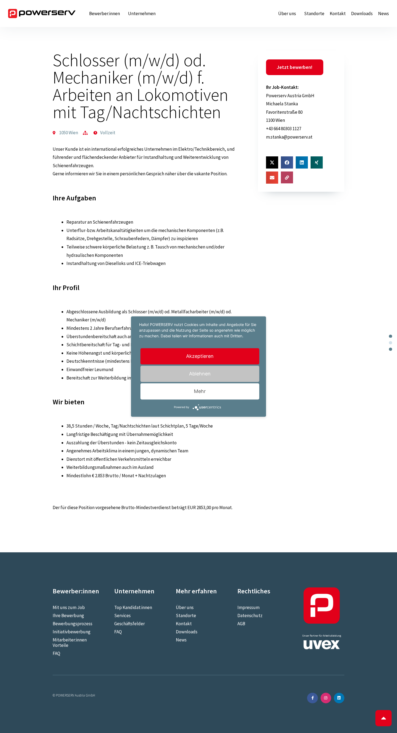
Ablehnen (200, 373)
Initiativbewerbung (71, 632)
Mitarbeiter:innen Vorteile (70, 642)
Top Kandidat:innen (133, 607)
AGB (241, 624)
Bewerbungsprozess (72, 624)
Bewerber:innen (104, 13)
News (383, 13)
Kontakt (338, 13)
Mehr (200, 391)
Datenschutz (250, 615)
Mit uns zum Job (69, 607)
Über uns (287, 13)
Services (122, 615)
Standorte (314, 13)
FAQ (56, 653)
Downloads (362, 13)
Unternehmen (142, 13)
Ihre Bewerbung (68, 615)
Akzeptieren (200, 356)
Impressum (248, 607)
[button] (272, 162)
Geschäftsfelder (129, 624)
